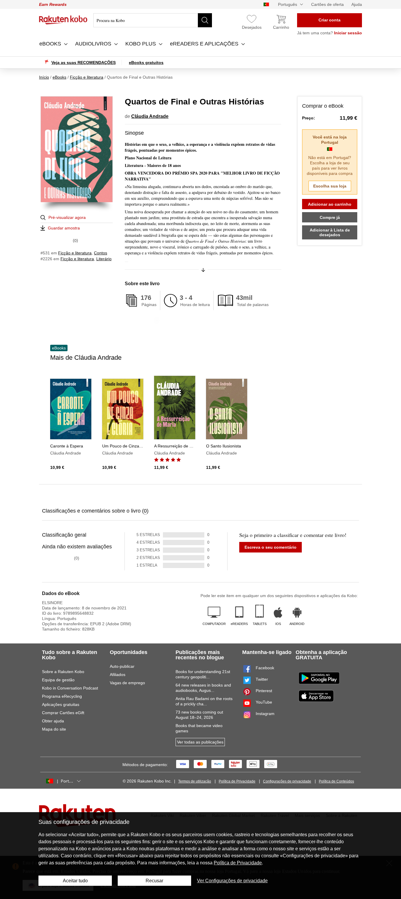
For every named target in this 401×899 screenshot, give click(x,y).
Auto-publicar (122, 666)
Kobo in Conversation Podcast (70, 688)
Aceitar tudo (75, 880)
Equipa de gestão (58, 679)
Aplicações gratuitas (60, 704)
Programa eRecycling (62, 696)
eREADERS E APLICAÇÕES (205, 44)
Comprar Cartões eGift (63, 712)
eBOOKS (51, 44)
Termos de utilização (194, 781)
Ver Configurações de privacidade (232, 880)
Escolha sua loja (329, 186)
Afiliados (117, 674)
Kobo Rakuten (63, 19)
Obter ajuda (53, 721)
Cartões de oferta (327, 4)
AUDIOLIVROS (94, 44)
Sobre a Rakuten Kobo (63, 671)
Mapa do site (54, 729)
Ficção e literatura (75, 253)
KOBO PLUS (141, 44)
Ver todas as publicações (200, 742)
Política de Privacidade (237, 781)
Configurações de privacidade (287, 781)
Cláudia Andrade (150, 116)
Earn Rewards (53, 4)
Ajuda (356, 4)
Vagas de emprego (127, 682)
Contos (100, 253)
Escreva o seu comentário (270, 547)
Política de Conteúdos (336, 781)
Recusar (154, 880)
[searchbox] (152, 20)
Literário (104, 258)
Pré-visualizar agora (67, 217)
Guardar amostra (64, 228)
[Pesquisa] (205, 20)
